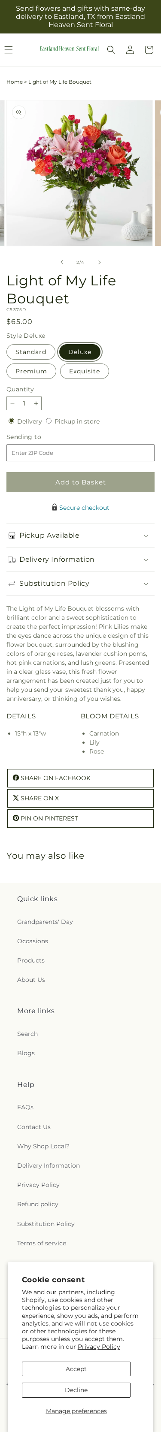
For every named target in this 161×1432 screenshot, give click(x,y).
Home (14, 82)
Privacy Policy (99, 1346)
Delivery (30, 421)
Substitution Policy (46, 1224)
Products (31, 960)
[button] (111, 49)
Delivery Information (48, 1165)
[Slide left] (61, 262)
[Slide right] (99, 262)
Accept (76, 1369)
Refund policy (37, 1204)
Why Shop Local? (43, 1146)
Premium (31, 371)
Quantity (20, 389)
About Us (31, 980)
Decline (76, 1390)
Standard (30, 352)
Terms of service (41, 1243)
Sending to (36, 437)
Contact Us (34, 1127)
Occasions (32, 941)
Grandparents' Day (45, 922)
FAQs (25, 1107)
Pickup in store (77, 421)
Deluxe (79, 352)
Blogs (26, 1053)
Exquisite (84, 371)
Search (27, 1034)
